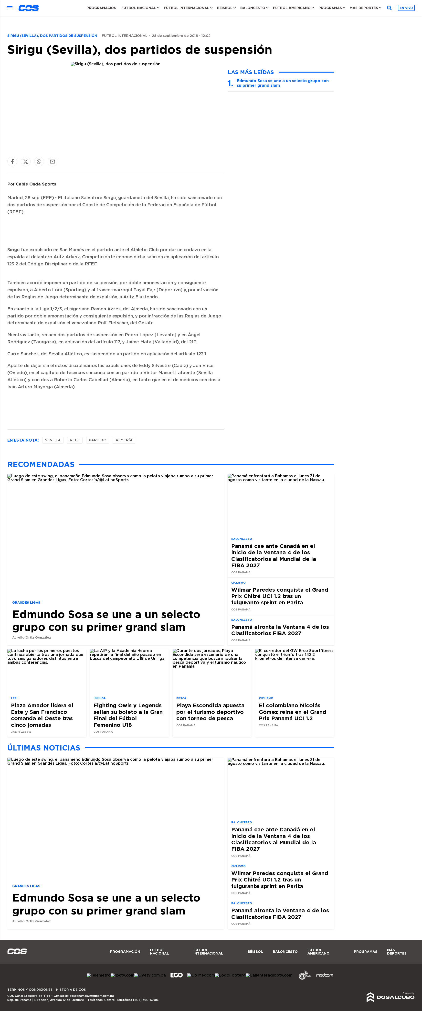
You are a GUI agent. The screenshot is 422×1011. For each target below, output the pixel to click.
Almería (124, 440)
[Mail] (52, 161)
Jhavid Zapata (21, 731)
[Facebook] (12, 161)
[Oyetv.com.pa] (150, 975)
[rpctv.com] (122, 975)
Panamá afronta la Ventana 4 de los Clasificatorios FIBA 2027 (280, 630)
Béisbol (224, 8)
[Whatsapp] (39, 161)
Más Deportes (364, 8)
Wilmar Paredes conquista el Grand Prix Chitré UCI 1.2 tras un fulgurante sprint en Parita (279, 596)
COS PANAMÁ (241, 572)
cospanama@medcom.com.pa (92, 995)
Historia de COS (71, 989)
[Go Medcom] (201, 975)
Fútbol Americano (292, 8)
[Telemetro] (99, 975)
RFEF (75, 440)
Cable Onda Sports (36, 184)
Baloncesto (252, 8)
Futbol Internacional (125, 36)
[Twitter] (25, 161)
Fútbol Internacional (186, 8)
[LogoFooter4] (230, 975)
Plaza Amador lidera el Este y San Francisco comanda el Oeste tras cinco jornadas (42, 715)
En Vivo (406, 8)
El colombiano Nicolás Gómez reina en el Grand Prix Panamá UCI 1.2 (292, 711)
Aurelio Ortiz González (31, 637)
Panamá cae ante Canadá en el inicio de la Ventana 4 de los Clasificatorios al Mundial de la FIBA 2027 (273, 555)
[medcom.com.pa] (324, 979)
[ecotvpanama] (176, 979)
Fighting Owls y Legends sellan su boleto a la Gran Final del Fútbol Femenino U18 (128, 715)
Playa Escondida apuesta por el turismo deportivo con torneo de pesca (210, 711)
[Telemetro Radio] (303, 979)
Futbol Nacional (138, 8)
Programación (101, 8)
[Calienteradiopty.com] (269, 975)
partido (97, 440)
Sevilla (53, 440)
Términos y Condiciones (30, 989)
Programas (330, 8)
